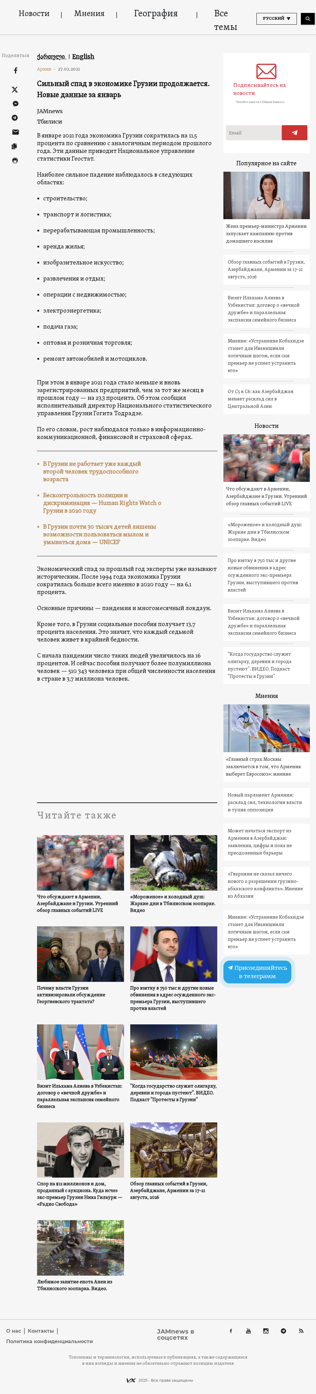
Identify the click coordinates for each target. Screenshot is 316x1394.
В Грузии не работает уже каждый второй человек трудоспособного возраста (92, 472)
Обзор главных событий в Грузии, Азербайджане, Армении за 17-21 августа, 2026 (168, 1191)
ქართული (51, 56)
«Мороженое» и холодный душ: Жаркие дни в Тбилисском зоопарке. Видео (172, 904)
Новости (34, 14)
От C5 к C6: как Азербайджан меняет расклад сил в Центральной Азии (260, 399)
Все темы (225, 20)
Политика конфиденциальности (49, 1341)
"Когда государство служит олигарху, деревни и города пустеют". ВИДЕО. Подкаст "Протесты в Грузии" (173, 1093)
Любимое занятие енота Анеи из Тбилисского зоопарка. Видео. (74, 1285)
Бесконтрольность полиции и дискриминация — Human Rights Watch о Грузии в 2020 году (102, 503)
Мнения (89, 14)
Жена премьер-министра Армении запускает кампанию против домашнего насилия (266, 233)
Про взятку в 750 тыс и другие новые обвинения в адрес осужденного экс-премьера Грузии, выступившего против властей (173, 998)
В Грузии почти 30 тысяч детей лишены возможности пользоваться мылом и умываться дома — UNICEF (99, 535)
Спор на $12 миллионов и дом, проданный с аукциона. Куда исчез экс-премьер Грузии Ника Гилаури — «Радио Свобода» (80, 1194)
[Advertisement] (157, 744)
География (156, 14)
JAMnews (50, 111)
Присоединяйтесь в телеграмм (260, 972)
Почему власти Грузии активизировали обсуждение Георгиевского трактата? (71, 995)
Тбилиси (49, 121)
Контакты (41, 1331)
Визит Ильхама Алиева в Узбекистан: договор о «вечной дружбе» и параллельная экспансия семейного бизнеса (79, 1096)
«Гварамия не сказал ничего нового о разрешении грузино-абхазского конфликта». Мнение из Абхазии (265, 885)
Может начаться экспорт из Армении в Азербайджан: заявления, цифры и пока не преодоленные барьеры (260, 842)
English (83, 56)
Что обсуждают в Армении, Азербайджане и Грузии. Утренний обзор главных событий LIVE (77, 904)
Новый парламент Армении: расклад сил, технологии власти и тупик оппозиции (265, 802)
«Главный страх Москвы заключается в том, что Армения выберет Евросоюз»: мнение (263, 766)
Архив (46, 69)
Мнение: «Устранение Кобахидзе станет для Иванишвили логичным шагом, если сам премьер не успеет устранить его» (266, 356)
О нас (13, 1331)
